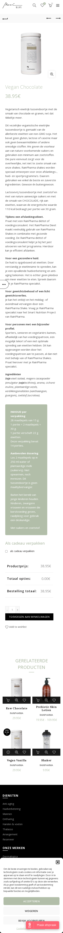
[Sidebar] (4, 284)
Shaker (46, 760)
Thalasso (8, 829)
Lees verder (8, 752)
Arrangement (10, 834)
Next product (57, 18)
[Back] (5, 18)
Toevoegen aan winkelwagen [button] (8, 700)
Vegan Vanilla (17, 760)
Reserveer (8, 839)
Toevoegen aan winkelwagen (29, 616)
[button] (57, 862)
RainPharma (16, 713)
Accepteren (31, 901)
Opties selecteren (38, 700)
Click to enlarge (51, 74)
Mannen (7, 814)
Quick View (16, 700)
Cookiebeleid (23, 928)
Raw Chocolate (16, 708)
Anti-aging (8, 803)
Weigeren (31, 911)
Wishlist (44, 4)
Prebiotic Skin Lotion (46, 708)
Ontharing (8, 819)
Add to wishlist (18, 627)
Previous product (49, 18)
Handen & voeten (13, 824)
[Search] (34, 5)
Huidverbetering (11, 809)
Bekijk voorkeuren (31, 920)
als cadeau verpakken (22, 551)
